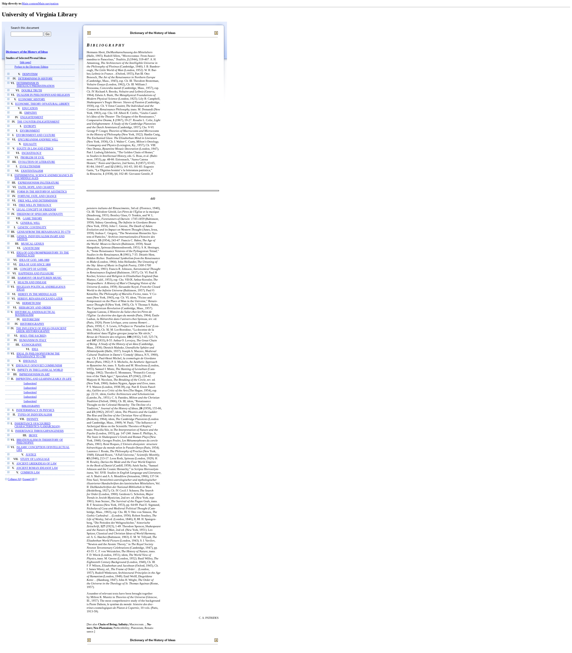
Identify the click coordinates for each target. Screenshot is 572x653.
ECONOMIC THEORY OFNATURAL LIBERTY (42, 104)
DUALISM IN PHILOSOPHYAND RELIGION (43, 95)
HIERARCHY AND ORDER (35, 307)
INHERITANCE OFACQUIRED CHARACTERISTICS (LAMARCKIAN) (37, 425)
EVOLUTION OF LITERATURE (36, 162)
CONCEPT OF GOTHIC (33, 269)
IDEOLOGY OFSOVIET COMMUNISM (39, 365)
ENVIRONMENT (30, 130)
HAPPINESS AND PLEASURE (36, 273)
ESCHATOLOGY (32, 153)
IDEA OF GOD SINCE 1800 (35, 264)
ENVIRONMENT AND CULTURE (35, 135)
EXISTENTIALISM (32, 171)
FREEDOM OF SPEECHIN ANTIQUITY (40, 214)
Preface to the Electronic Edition (31, 66)
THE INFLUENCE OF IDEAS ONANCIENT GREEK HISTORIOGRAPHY (41, 330)
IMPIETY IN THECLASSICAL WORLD (40, 370)
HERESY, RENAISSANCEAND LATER (40, 298)
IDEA (35, 349)
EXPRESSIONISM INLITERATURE (38, 182)
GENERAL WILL (30, 223)
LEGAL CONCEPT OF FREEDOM (36, 209)
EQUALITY (30, 144)
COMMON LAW (30, 472)
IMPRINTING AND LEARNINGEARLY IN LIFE (44, 379)
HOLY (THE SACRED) (33, 335)
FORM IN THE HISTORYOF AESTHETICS (42, 191)
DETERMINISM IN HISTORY (35, 78)
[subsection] (30, 383)
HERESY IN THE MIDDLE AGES (37, 294)
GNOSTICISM (31, 248)
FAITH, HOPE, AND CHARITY (36, 187)
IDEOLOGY (30, 361)
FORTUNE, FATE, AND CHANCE (37, 196)
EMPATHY (30, 112)
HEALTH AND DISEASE (32, 282)
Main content (30, 3)
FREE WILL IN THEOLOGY (35, 205)
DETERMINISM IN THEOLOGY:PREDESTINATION (36, 85)
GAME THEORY (32, 218)
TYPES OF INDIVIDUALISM (35, 414)
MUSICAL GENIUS (32, 243)
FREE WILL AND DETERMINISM (37, 200)
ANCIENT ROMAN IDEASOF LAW (37, 468)
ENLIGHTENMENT (31, 117)
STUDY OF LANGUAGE (35, 459)
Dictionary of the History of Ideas (27, 51)
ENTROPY (30, 126)
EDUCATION (30, 108)
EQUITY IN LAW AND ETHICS (35, 148)
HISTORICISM (31, 319)
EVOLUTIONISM (30, 166)
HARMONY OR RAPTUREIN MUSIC (40, 278)
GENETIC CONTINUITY (32, 227)
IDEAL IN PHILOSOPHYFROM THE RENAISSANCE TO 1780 (38, 355)
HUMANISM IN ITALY (32, 340)
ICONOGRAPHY (32, 344)
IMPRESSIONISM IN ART (34, 374)
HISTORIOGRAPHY (32, 324)
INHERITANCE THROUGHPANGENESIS (39, 431)
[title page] (25, 62)
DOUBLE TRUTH (31, 90)
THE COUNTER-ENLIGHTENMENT (38, 121)
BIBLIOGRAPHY (31, 406)
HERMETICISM (31, 303)
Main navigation (48, 3)
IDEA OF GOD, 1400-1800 (34, 260)
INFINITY (32, 419)
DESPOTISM (30, 74)
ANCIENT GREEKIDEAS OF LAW (36, 463)
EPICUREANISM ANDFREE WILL (38, 139)
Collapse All (14, 479)
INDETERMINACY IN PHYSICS (35, 410)
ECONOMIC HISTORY (31, 99)
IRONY (33, 435)
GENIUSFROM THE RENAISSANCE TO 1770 (43, 232)
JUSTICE (31, 454)
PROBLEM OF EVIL (32, 157)
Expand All (28, 479)
